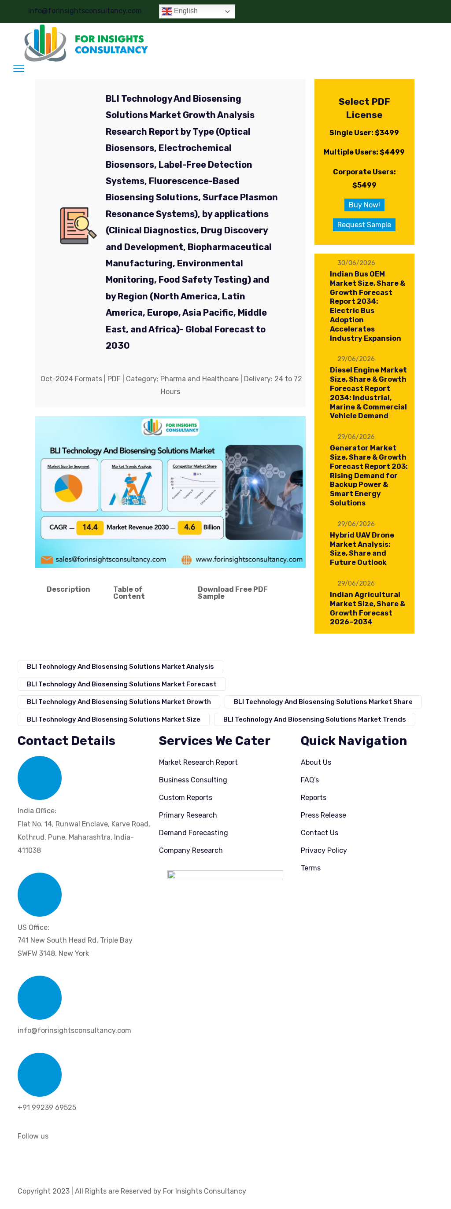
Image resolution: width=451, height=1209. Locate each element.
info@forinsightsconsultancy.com (85, 11)
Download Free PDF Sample (233, 593)
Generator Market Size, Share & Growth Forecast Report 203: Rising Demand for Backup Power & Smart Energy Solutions (369, 475)
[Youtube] (100, 1161)
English (185, 11)
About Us (316, 762)
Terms (311, 868)
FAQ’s (310, 780)
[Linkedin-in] (29, 1161)
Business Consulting (193, 780)
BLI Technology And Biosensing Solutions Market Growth (119, 702)
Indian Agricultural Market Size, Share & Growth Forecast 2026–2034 (367, 608)
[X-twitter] (52, 1161)
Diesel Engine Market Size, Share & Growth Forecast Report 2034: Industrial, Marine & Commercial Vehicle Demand (368, 393)
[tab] (68, 593)
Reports (313, 797)
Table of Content (129, 593)
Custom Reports (185, 797)
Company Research (191, 850)
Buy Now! (364, 205)
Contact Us (319, 833)
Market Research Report (198, 762)
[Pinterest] (76, 1161)
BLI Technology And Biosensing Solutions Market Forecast (122, 684)
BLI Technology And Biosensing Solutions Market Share (323, 702)
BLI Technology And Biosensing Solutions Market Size (113, 719)
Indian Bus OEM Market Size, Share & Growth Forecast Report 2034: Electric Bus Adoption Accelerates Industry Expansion (367, 306)
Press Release (323, 815)
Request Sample (364, 225)
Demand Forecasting (193, 833)
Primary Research (188, 815)
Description (68, 589)
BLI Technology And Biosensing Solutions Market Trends (314, 719)
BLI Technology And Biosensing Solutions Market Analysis (120, 667)
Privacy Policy (324, 850)
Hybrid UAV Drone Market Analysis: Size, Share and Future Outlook (362, 549)
